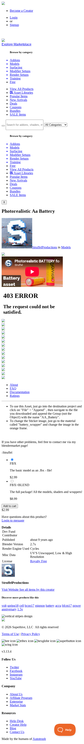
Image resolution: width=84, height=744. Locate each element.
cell (21, 605)
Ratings (15, 395)
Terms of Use (10, 634)
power (77, 605)
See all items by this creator (36, 589)
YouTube (16, 678)
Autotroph (39, 739)
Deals (13, 103)
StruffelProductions (44, 247)
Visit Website (10, 589)
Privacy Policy (30, 634)
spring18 (13, 605)
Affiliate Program (21, 698)
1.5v (20, 609)
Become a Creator (21, 10)
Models (66, 247)
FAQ (13, 388)
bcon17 (29, 605)
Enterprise (16, 701)
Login (14, 17)
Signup (14, 25)
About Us (16, 694)
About (14, 384)
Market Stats (18, 705)
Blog (13, 728)
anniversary (9, 609)
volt (4, 605)
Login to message (13, 520)
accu (58, 605)
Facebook (16, 671)
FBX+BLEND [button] (19, 485)
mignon (40, 605)
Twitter (14, 667)
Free (12, 82)
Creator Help (18, 724)
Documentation (20, 392)
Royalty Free (38, 561)
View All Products (21, 89)
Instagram (16, 674)
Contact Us (17, 732)
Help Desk (17, 721)
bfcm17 (67, 605)
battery (50, 605)
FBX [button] (13, 463)
